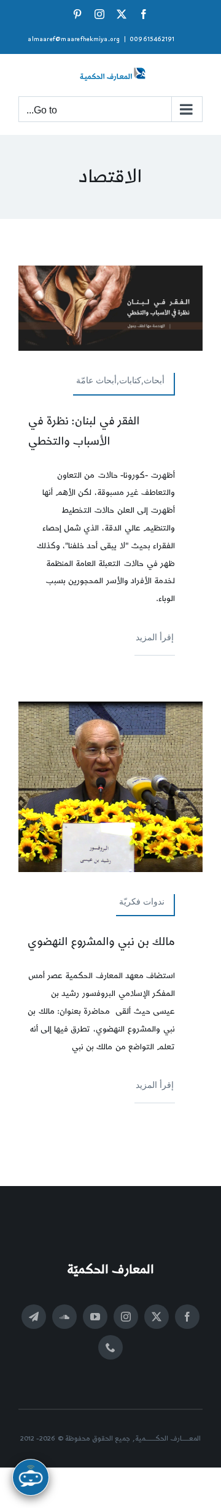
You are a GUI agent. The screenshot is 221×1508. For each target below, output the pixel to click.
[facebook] (187, 1316)
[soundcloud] (64, 1316)
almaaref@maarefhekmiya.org (74, 39)
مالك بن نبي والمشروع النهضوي (101, 942)
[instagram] (126, 1316)
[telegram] (33, 1316)
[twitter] (156, 1316)
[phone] (110, 1347)
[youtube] (95, 1316)
